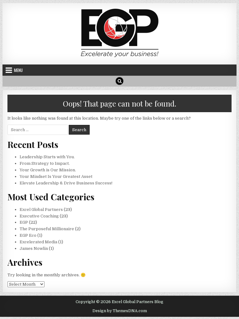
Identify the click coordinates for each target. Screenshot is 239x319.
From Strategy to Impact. (45, 163)
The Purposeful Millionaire (47, 228)
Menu (18, 70)
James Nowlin (34, 248)
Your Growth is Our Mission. (48, 170)
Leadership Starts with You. (47, 157)
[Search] (119, 81)
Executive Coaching (39, 216)
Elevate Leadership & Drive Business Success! (66, 183)
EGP (24, 222)
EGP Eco (28, 235)
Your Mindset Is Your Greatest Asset (56, 176)
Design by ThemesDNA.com (119, 311)
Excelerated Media (38, 242)
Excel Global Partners (41, 209)
